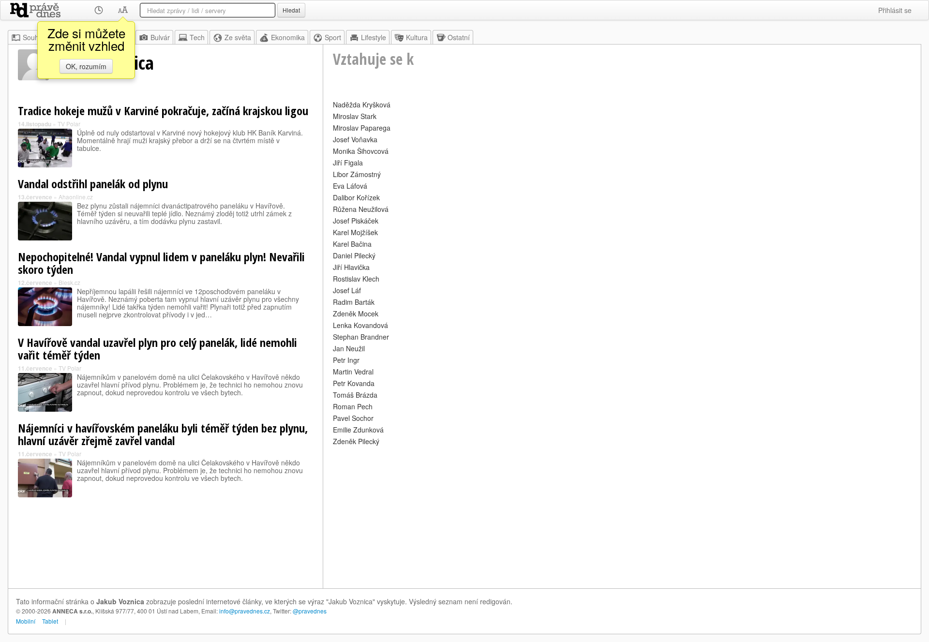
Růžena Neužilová (361, 209)
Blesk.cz (69, 282)
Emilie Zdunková (358, 429)
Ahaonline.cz (76, 197)
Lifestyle (373, 37)
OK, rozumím (86, 66)
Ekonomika (288, 37)
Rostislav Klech (356, 279)
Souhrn (34, 37)
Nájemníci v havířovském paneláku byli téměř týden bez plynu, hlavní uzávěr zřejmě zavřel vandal (163, 434)
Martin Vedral (353, 371)
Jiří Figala (348, 162)
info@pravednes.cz (244, 611)
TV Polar (69, 123)
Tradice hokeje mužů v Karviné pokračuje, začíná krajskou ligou (163, 111)
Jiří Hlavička (351, 267)
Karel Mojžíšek (355, 232)
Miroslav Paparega (361, 128)
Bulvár (160, 37)
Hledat (291, 10)
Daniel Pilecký (354, 255)
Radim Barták (354, 302)
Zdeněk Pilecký (356, 441)
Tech (197, 37)
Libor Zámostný (357, 174)
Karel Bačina (352, 244)
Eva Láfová (350, 186)
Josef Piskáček (355, 220)
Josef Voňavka (355, 139)
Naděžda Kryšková (361, 104)
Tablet (50, 621)
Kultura (417, 37)
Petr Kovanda (354, 383)
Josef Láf (347, 290)
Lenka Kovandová (360, 325)
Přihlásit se (895, 10)
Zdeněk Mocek (355, 313)
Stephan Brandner (361, 337)
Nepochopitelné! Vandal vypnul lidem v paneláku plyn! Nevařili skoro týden (161, 263)
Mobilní (25, 621)
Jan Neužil (349, 348)
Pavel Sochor (353, 418)
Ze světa (238, 37)
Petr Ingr (346, 360)
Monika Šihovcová (361, 151)
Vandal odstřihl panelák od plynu (93, 184)
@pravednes (310, 611)
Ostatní (459, 37)
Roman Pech (353, 406)
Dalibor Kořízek (356, 197)
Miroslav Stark (354, 116)
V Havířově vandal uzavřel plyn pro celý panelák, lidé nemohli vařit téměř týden (157, 348)
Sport (333, 37)
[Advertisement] (622, 515)
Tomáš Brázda (355, 395)
